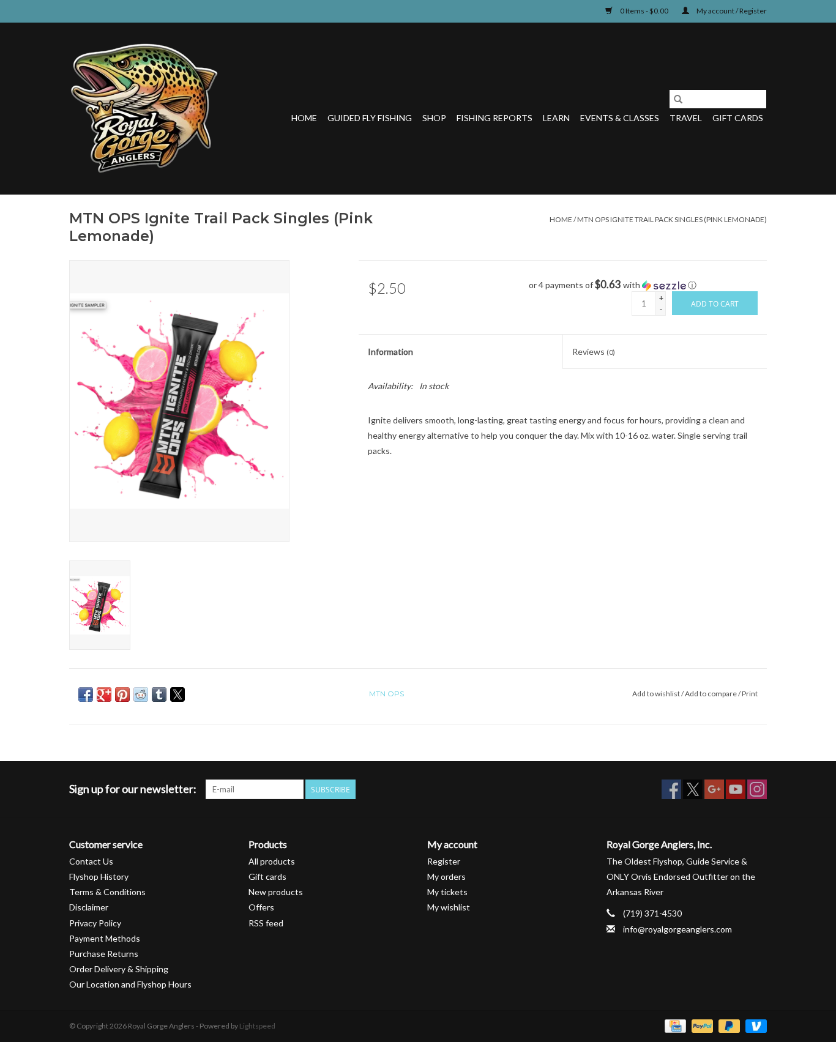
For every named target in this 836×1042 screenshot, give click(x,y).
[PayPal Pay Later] (727, 1025)
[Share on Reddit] (140, 694)
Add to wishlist (656, 693)
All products (271, 861)
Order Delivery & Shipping (118, 969)
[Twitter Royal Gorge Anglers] (693, 789)
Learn (556, 118)
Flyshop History (99, 876)
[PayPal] (700, 1025)
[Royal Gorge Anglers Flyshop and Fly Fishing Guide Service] (144, 108)
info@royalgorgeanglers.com (677, 929)
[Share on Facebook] (85, 694)
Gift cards (737, 118)
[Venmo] (754, 1025)
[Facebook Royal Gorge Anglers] (671, 789)
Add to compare (711, 693)
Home (304, 118)
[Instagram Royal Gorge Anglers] (757, 789)
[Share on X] (177, 694)
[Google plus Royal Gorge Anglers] (714, 789)
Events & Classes (619, 118)
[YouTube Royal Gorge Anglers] (735, 789)
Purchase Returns (103, 953)
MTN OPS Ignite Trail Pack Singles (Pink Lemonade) (672, 219)
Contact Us (91, 861)
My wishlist (448, 907)
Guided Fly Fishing (369, 118)
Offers (261, 907)
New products (275, 892)
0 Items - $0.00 (644, 10)
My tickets (447, 892)
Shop (434, 118)
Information (390, 351)
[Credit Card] (673, 1025)
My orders (446, 876)
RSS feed (265, 923)
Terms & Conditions (107, 892)
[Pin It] (122, 694)
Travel (686, 118)
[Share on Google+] (104, 694)
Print (750, 693)
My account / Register (731, 10)
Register (443, 861)
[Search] (678, 99)
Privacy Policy (95, 923)
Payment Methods (104, 938)
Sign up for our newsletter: (132, 789)
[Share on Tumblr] (159, 694)
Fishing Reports (494, 118)
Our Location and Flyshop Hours (130, 984)
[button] (648, 285)
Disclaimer (88, 907)
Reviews (593, 351)
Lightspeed (257, 1025)
